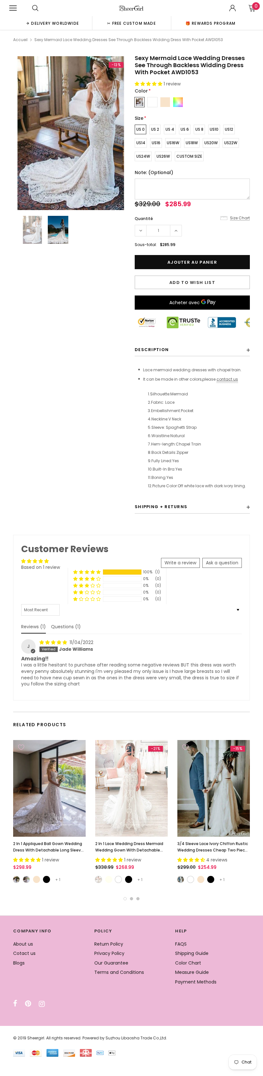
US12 (229, 129)
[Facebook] (15, 1003)
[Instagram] (42, 1003)
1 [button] (125, 898)
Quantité (144, 218)
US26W (163, 156)
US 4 (169, 129)
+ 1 (57, 879)
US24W (143, 156)
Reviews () (33, 626)
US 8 (199, 129)
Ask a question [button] (222, 563)
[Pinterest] (28, 1003)
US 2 (155, 129)
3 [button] (138, 898)
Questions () (66, 626)
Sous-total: (146, 244)
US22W (230, 143)
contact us (227, 379)
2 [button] (131, 898)
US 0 (140, 129)
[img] (53, 642)
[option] (52, 23)
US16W (173, 143)
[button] (149, 84)
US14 (140, 143)
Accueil (20, 39)
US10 (214, 129)
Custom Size (189, 156)
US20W (211, 143)
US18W (192, 143)
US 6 (185, 129)
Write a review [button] (180, 563)
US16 (156, 143)
